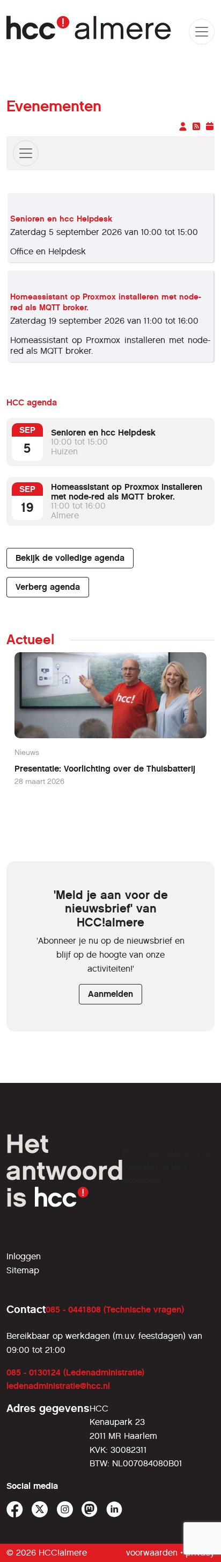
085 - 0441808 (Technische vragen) (115, 1309)
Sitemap (22, 1270)
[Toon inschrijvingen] (184, 127)
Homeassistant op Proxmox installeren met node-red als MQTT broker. (126, 492)
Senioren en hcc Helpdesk (61, 219)
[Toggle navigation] (26, 153)
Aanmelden (110, 994)
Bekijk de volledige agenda (70, 558)
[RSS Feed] (197, 127)
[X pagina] (40, 1509)
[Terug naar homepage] (89, 31)
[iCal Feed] (209, 127)
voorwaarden (152, 1552)
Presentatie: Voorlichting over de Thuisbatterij (104, 769)
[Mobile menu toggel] (202, 32)
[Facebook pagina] (14, 1509)
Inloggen (23, 1256)
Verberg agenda (48, 587)
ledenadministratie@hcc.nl (58, 1386)
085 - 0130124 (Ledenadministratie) (75, 1372)
